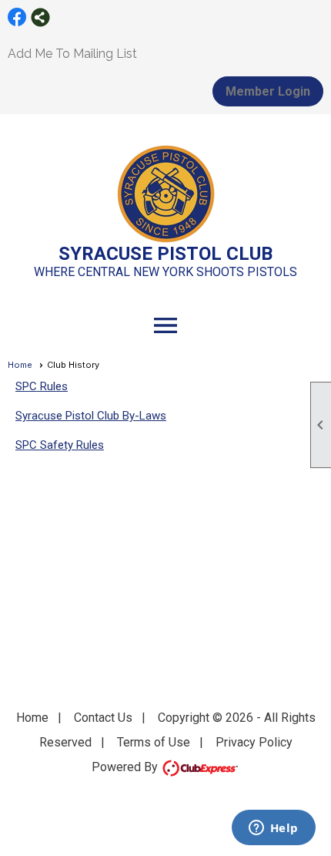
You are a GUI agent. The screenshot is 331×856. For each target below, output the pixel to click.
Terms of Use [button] (153, 742)
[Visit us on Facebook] (17, 17)
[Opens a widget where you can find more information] (273, 829)
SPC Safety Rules (59, 445)
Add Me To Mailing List (72, 53)
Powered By (126, 767)
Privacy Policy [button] (254, 742)
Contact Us (103, 717)
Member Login (268, 91)
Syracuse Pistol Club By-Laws (90, 416)
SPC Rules (41, 386)
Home (20, 364)
